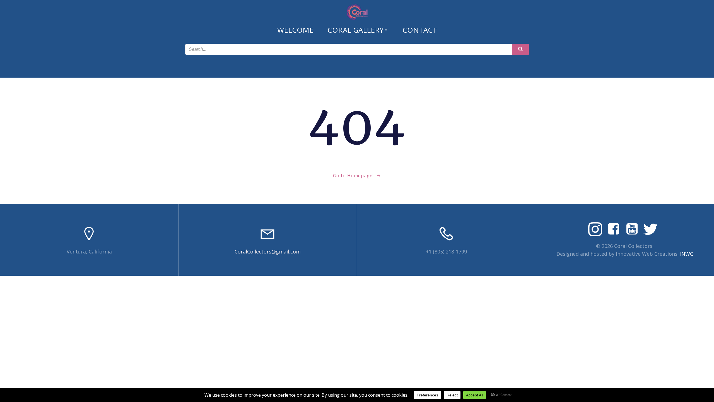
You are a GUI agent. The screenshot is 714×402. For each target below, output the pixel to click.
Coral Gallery (355, 30)
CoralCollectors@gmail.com (268, 251)
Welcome (295, 30)
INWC (686, 253)
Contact (419, 30)
